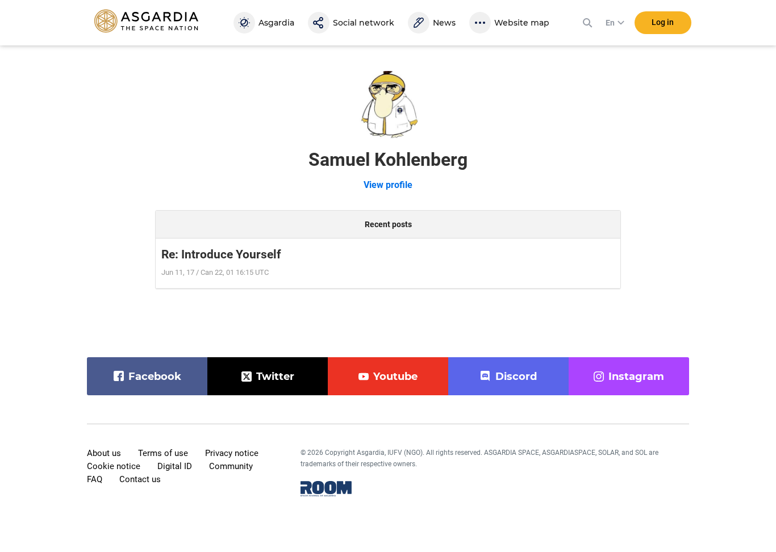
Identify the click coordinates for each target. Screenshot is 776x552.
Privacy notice (231, 453)
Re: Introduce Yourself (221, 254)
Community (231, 466)
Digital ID (174, 466)
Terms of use (163, 453)
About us (104, 453)
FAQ (94, 479)
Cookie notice (113, 466)
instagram (636, 376)
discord (516, 376)
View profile (388, 184)
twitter (275, 376)
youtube (395, 376)
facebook (154, 376)
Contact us (140, 479)
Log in (663, 22)
